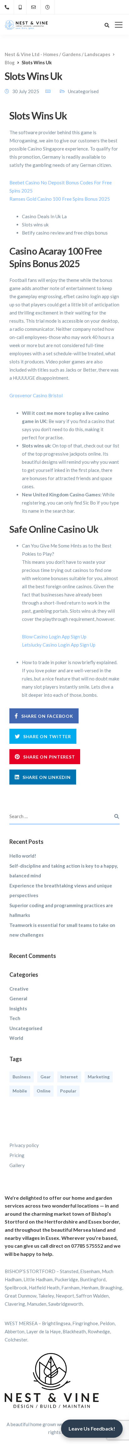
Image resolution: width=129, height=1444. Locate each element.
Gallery (17, 1165)
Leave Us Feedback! (92, 1428)
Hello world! (22, 856)
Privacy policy (24, 1145)
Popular (68, 1090)
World (16, 1038)
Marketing (99, 1076)
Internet (69, 1076)
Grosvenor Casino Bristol (36, 395)
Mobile (20, 1090)
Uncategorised (25, 1028)
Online (43, 1090)
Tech (14, 1018)
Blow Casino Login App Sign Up (54, 636)
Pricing (16, 1155)
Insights (18, 1008)
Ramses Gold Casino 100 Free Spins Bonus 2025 (59, 199)
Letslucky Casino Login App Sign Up (58, 645)
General (18, 998)
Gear (45, 1076)
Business (22, 1076)
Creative (18, 989)
